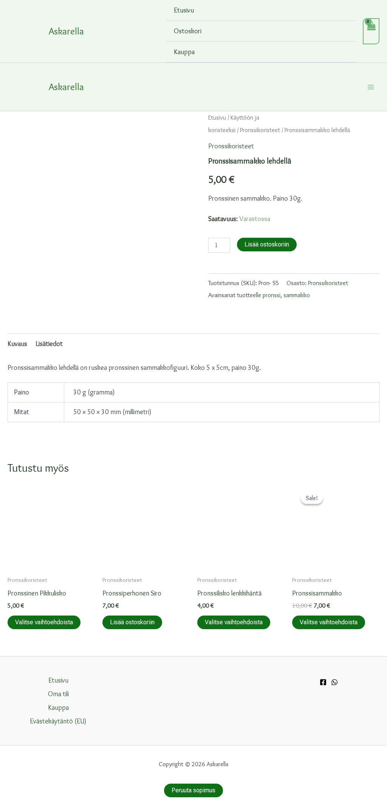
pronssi (271, 295)
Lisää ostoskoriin (267, 244)
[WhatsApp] (334, 682)
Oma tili (58, 694)
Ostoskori (187, 31)
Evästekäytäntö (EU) (58, 721)
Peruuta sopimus (193, 790)
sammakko (296, 295)
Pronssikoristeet (260, 130)
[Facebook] (323, 682)
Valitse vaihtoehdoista (44, 622)
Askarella (66, 31)
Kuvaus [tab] (17, 344)
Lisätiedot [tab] (49, 344)
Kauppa (184, 52)
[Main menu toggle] (370, 86)
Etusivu (184, 10)
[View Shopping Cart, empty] (371, 31)
